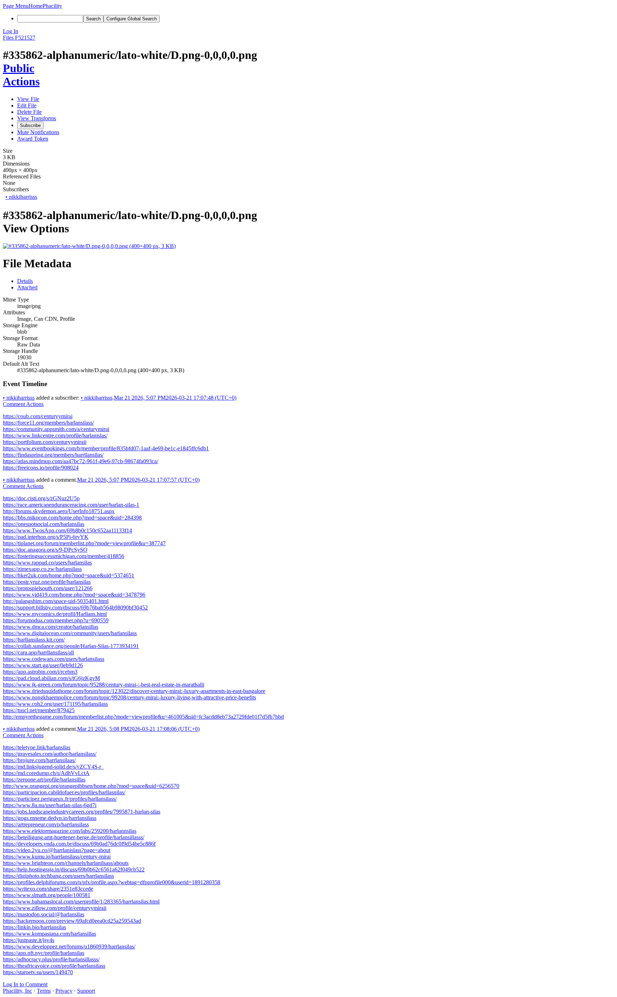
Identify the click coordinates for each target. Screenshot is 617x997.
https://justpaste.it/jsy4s (28, 940)
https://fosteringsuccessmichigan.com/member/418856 (63, 556)
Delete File (29, 112)
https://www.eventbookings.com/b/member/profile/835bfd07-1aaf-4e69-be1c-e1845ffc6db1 (106, 448)
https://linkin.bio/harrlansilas (34, 927)
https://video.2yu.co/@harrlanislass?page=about (56, 850)
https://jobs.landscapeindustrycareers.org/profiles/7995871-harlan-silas (81, 812)
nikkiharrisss (21, 197)
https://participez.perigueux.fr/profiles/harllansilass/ (60, 799)
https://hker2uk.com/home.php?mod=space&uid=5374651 (68, 575)
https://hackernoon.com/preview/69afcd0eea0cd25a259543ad (72, 921)
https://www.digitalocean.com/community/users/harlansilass (70, 633)
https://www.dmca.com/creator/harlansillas (50, 627)
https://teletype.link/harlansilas (36, 747)
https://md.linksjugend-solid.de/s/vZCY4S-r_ (53, 767)
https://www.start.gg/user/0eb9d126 (43, 665)
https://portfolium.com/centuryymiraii (44, 442)
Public (18, 68)
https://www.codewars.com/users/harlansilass (53, 659)
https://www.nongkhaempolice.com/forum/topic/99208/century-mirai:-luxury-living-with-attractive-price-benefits (129, 697)
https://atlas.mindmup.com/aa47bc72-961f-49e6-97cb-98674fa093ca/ (80, 461)
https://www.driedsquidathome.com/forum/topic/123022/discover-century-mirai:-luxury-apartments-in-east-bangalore (134, 691)
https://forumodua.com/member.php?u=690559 (56, 620)
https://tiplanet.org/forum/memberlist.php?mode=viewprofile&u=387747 (84, 543)
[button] (16, 6)
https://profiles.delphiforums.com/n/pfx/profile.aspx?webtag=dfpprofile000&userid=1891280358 (111, 882)
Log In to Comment (25, 984)
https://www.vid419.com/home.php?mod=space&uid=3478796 (74, 595)
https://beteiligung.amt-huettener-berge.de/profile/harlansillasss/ (73, 837)
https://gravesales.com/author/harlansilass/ (49, 754)
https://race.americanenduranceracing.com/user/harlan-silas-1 (71, 505)
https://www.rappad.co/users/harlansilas (47, 563)
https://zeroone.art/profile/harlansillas (44, 779)
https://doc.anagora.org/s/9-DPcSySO (45, 550)
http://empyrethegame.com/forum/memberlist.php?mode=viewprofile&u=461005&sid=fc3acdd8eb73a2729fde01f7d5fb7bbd (143, 717)
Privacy (63, 991)
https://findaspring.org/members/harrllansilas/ (53, 455)
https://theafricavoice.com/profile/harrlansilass (54, 966)
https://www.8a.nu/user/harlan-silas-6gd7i (49, 805)
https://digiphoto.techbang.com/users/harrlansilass (58, 876)
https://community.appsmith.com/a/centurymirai (56, 429)
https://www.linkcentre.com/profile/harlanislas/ (55, 435)
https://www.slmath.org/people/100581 (46, 895)
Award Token (32, 139)
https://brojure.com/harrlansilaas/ (39, 760)
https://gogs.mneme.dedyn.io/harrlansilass (49, 818)
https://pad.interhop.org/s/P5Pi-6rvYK (46, 537)
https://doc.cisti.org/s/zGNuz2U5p (41, 498)
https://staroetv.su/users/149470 (38, 972)
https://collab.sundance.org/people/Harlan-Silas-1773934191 (71, 646)
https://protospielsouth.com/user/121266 (47, 588)
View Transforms (36, 118)
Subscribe (30, 125)
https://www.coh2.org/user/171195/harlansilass (55, 704)
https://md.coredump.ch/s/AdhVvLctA (46, 773)
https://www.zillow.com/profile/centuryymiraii (54, 908)
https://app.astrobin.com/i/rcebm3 (40, 672)
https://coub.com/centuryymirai (37, 416)
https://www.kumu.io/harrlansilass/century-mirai (57, 857)
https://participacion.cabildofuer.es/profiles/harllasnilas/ (64, 792)
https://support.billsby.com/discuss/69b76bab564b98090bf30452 (75, 607)
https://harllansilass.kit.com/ (34, 640)
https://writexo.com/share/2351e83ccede (48, 889)
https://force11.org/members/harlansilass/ (48, 423)
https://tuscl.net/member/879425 (39, 710)
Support (86, 991)
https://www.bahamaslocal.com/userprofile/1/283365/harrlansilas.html (81, 902)
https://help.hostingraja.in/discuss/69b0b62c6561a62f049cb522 (74, 869)
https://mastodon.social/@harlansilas (43, 914)
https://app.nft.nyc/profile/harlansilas (43, 953)
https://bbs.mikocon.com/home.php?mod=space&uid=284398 (72, 518)
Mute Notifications (38, 132)
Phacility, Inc (17, 991)
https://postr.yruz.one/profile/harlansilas (47, 582)
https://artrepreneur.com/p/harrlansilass (46, 824)
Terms (44, 991)
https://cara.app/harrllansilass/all (38, 652)
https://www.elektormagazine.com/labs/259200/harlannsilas (69, 831)
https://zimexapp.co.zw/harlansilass (42, 569)
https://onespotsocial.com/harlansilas (43, 524)
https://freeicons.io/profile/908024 (41, 468)
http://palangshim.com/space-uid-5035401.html (56, 601)
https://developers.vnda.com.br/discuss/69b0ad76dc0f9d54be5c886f (79, 844)
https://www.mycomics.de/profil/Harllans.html (55, 614)
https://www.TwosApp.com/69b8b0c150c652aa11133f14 (67, 530)
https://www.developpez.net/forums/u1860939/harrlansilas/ (69, 946)
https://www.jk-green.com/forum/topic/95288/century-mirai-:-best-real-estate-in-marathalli (103, 685)
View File (28, 99)
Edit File (26, 105)
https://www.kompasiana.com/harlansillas (49, 934)
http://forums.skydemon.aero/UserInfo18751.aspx (59, 511)
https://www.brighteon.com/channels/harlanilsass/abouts (66, 863)
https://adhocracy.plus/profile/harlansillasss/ (51, 959)
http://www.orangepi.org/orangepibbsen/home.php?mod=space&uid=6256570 (91, 786)
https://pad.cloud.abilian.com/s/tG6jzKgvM (51, 678)
